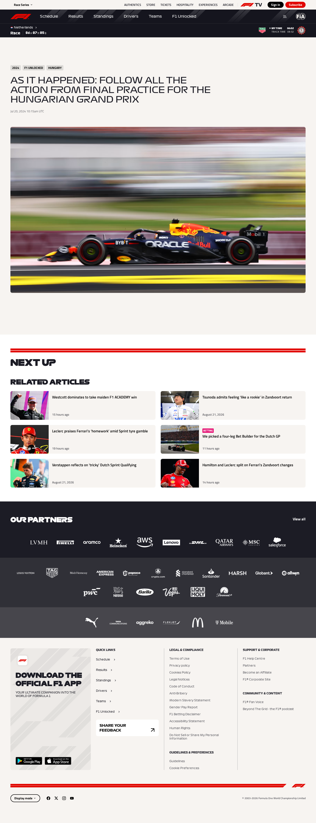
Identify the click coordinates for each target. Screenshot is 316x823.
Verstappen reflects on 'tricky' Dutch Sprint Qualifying (94, 465)
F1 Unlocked (184, 16)
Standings (103, 16)
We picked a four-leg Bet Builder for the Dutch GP (241, 436)
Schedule (49, 16)
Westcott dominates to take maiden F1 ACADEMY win (94, 397)
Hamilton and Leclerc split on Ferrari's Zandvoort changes (247, 465)
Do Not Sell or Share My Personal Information (194, 737)
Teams (155, 16)
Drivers (131, 16)
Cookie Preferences (184, 768)
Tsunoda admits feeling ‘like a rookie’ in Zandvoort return (247, 397)
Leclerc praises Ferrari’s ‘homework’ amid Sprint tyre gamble (100, 431)
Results (75, 16)
